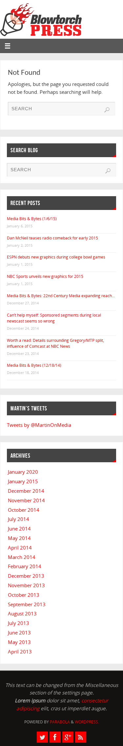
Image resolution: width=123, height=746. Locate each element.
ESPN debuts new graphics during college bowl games (56, 257)
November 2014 (26, 500)
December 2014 (26, 490)
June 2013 (19, 632)
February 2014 (24, 566)
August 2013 (22, 613)
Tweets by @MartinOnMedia (39, 425)
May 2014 (19, 538)
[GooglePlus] (67, 737)
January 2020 (23, 471)
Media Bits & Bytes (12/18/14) (34, 365)
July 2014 (18, 519)
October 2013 (23, 594)
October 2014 (23, 510)
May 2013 (19, 642)
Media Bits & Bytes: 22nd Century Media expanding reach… (61, 296)
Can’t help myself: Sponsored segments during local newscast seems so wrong (54, 318)
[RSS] (80, 737)
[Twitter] (42, 737)
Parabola (60, 722)
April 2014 (20, 547)
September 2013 (27, 604)
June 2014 (19, 528)
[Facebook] (55, 737)
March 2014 (21, 557)
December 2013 (26, 575)
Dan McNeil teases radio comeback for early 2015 (52, 238)
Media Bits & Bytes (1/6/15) (32, 218)
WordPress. (87, 722)
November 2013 (26, 585)
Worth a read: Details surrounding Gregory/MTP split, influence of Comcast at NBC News (55, 343)
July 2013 (18, 623)
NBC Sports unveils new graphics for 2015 (45, 276)
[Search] (107, 110)
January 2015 (23, 481)
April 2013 (20, 651)
